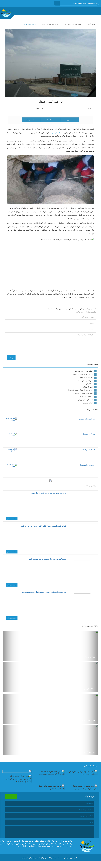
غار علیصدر (56, 133)
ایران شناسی (88, 403)
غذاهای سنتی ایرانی (85, 397)
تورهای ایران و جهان (85, 377)
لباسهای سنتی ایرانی (85, 400)
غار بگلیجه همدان (88, 434)
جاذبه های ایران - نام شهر (83, 371)
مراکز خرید (89, 384)
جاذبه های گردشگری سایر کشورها (80, 390)
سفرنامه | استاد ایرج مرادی (83, 393)
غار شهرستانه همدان (87, 419)
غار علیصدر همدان (88, 450)
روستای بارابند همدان (87, 465)
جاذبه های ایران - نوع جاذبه (83, 374)
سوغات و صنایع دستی (85, 381)
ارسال (11, 358)
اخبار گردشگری (87, 387)
